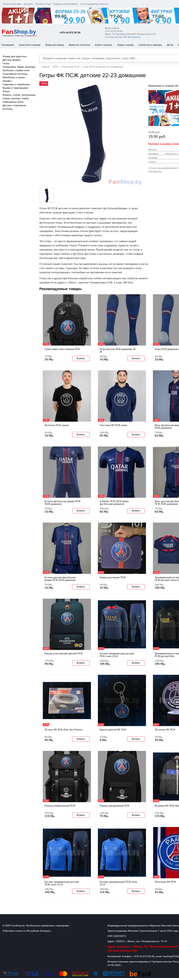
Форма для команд (54, 45)
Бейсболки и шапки (14, 77)
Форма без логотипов (79, 45)
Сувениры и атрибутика (16, 84)
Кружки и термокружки (15, 87)
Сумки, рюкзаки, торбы (16, 98)
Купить (81, 358)
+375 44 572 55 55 (69, 32)
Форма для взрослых (15, 56)
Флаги (6, 91)
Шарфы (7, 80)
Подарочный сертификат (65, 4)
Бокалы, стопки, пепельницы (19, 94)
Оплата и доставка (12, 4)
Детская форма (11, 59)
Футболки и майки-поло (16, 70)
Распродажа (8, 45)
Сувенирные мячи (13, 101)
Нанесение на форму (29, 45)
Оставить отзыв (43, 4)
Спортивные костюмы (15, 73)
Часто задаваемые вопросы (94, 4)
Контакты (28, 4)
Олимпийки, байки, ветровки (19, 66)
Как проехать (134, 37)
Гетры (6, 63)
